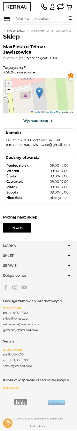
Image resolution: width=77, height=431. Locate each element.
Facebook (5, 287)
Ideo (44, 426)
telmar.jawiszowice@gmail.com (44, 145)
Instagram (14, 287)
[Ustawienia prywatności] (8, 423)
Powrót (17, 228)
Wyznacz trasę (35, 121)
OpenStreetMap (52, 111)
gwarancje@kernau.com (20, 330)
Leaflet (36, 111)
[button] (39, 93)
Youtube (24, 287)
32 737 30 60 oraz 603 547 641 (36, 140)
